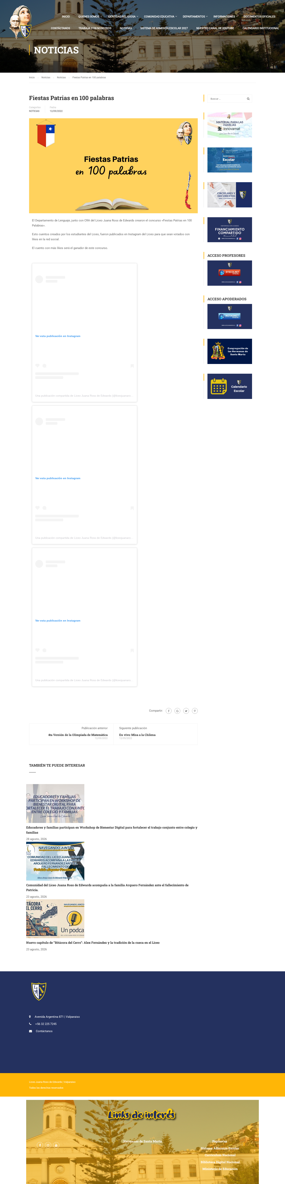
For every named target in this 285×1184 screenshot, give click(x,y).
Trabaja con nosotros (95, 28)
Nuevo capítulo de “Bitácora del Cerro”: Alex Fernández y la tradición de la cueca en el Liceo (93, 942)
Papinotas (220, 1141)
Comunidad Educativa (159, 16)
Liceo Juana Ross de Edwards (45, 1081)
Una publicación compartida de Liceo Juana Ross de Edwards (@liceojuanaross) (84, 395)
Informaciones (224, 16)
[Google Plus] (177, 711)
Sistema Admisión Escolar (220, 1148)
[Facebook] (169, 711)
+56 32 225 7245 (45, 1024)
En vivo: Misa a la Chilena (137, 735)
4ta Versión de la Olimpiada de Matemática (78, 735)
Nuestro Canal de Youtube (215, 28)
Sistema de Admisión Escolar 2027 (164, 28)
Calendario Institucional (261, 28)
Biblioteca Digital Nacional (220, 1162)
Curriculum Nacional (220, 1155)
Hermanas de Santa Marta (142, 1141)
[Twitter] (186, 711)
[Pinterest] (195, 711)
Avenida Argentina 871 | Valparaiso (57, 1017)
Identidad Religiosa (122, 16)
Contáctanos (60, 28)
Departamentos (194, 16)
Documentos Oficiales (259, 16)
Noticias (126, 28)
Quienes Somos (88, 16)
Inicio (66, 16)
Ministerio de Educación (220, 1169)
